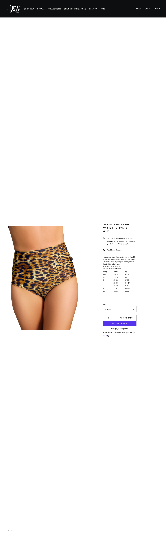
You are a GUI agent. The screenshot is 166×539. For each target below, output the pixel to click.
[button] (77, 26)
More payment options (119, 329)
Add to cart (126, 318)
